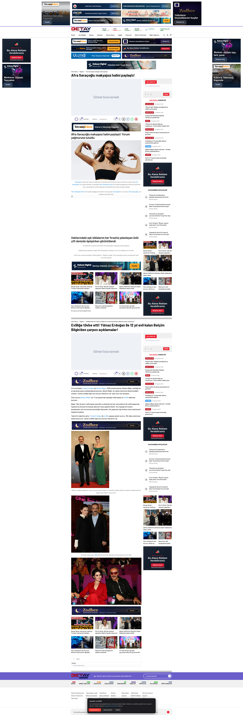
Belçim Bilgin (101, 388)
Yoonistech (3, 691)
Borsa (73, 682)
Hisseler (133, 682)
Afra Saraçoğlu (133, 192)
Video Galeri (125, 693)
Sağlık (120, 35)
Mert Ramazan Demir (106, 184)
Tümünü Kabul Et (94, 710)
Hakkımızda (134, 693)
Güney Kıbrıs (110, 35)
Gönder (166, 94)
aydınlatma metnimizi (111, 706)
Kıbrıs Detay (74, 71)
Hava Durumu (109, 682)
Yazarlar (124, 696)
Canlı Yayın (74, 698)
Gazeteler (97, 682)
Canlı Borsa (102, 693)
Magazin (82, 71)
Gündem (100, 35)
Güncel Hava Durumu (77, 693)
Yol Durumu (154, 682)
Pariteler (142, 682)
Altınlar (113, 693)
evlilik (126, 397)
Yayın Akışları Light (91, 693)
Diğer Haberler (154, 35)
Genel (73, 35)
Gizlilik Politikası (136, 696)
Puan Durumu (121, 682)
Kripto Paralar (166, 682)
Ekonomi (128, 35)
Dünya (91, 35)
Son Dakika (82, 35)
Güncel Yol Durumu (77, 696)
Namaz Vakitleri (84, 682)
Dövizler (113, 696)
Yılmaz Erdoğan (88, 388)
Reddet (118, 710)
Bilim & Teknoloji (140, 35)
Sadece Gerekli (107, 710)
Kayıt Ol (145, 696)
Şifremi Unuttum (148, 693)
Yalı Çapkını (78, 182)
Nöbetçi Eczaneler (91, 696)
